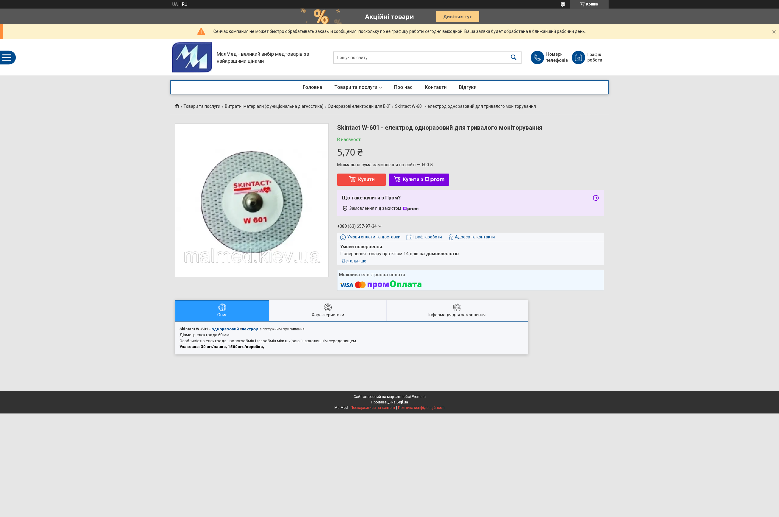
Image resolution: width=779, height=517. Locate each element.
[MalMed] (192, 57)
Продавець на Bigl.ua (389, 402)
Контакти (436, 87)
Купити (366, 179)
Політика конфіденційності (421, 408)
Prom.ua (419, 397)
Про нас (403, 87)
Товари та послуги (355, 87)
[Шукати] (513, 57)
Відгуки (468, 87)
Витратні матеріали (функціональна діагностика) (274, 106)
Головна (312, 87)
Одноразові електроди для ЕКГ (359, 106)
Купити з (413, 179)
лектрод (250, 329)
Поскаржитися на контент (373, 408)
